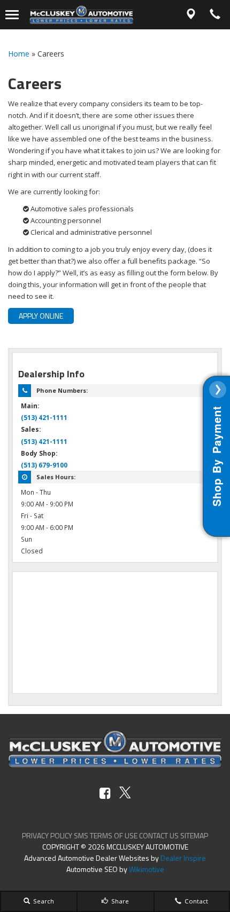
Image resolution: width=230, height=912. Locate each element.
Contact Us (159, 835)
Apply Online (41, 315)
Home (18, 54)
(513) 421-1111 (44, 417)
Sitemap (194, 835)
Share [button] (119, 901)
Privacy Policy (47, 835)
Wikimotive (146, 869)
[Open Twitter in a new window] (125, 793)
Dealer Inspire (183, 857)
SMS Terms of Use (105, 835)
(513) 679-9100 (44, 465)
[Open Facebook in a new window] (105, 793)
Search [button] (43, 901)
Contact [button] (195, 901)
